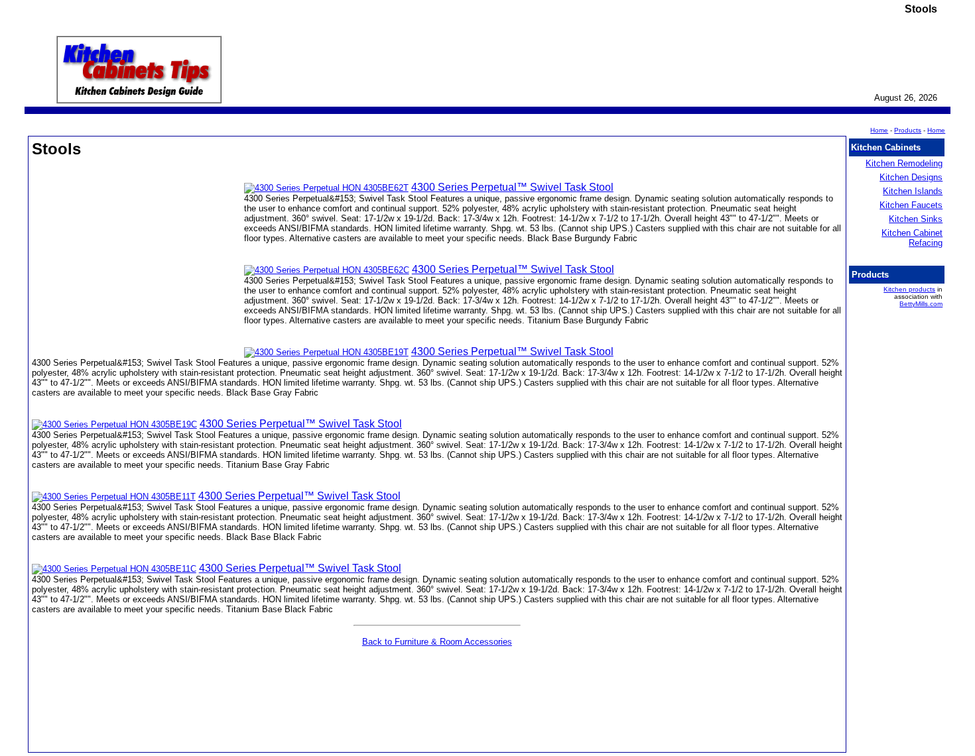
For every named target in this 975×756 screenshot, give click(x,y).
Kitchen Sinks (915, 219)
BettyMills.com (920, 303)
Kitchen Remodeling (904, 163)
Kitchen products (909, 289)
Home (936, 130)
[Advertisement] (137, 261)
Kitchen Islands (912, 191)
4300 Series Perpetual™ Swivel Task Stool (512, 187)
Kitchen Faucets (910, 205)
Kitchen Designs (910, 177)
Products (907, 130)
